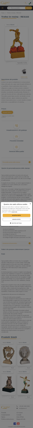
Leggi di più (14, 211)
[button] (16, 223)
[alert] (16, 214)
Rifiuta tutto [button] (16, 219)
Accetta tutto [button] (16, 215)
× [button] (30, 203)
